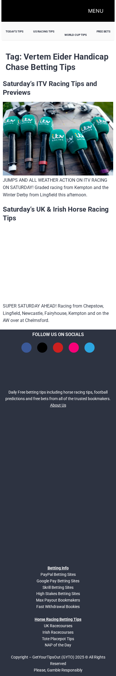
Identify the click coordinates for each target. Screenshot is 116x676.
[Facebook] (26, 348)
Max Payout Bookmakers (58, 600)
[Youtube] (58, 348)
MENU (95, 11)
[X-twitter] (42, 348)
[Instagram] (74, 348)
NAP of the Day (58, 645)
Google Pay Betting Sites (58, 581)
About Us (58, 405)
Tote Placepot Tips (58, 639)
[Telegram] (89, 348)
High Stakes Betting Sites (58, 593)
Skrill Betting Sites (58, 587)
